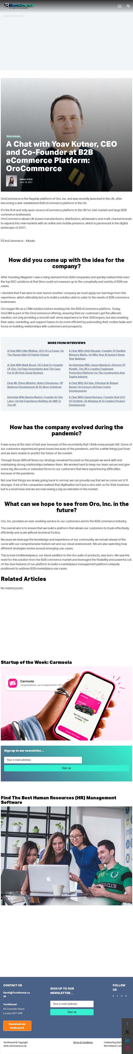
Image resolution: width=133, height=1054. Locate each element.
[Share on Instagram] (127, 1048)
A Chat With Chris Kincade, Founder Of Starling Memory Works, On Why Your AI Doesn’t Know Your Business (97, 355)
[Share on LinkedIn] (127, 1040)
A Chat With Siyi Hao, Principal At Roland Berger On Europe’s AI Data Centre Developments (93, 387)
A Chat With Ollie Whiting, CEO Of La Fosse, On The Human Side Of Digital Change (35, 353)
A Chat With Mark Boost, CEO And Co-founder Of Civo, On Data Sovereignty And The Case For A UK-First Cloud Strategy (35, 369)
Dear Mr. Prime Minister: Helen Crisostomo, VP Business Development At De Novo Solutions (35, 385)
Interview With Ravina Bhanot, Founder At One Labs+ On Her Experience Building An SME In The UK (35, 401)
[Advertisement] (66, 43)
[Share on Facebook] (127, 1023)
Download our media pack (17, 1025)
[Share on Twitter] (127, 1032)
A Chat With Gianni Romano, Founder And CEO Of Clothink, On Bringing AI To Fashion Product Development (97, 401)
